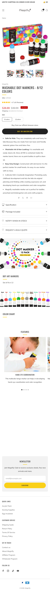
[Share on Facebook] (19, 198)
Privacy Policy (7, 536)
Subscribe (25, 485)
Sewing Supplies (8, 510)
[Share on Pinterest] (27, 198)
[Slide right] (44, 73)
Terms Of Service (8, 532)
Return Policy (7, 529)
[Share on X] (23, 198)
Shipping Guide (8, 525)
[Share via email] (31, 198)
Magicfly (5, 84)
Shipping (5, 111)
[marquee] (25, 2)
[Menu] (3, 10)
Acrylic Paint (7, 506)
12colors (18, 119)
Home (4, 18)
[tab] (21, 389)
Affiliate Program (8, 555)
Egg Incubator (7, 514)
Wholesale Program (9, 559)
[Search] (47, 10)
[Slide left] (5, 73)
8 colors (7, 119)
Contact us (6, 547)
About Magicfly (8, 551)
